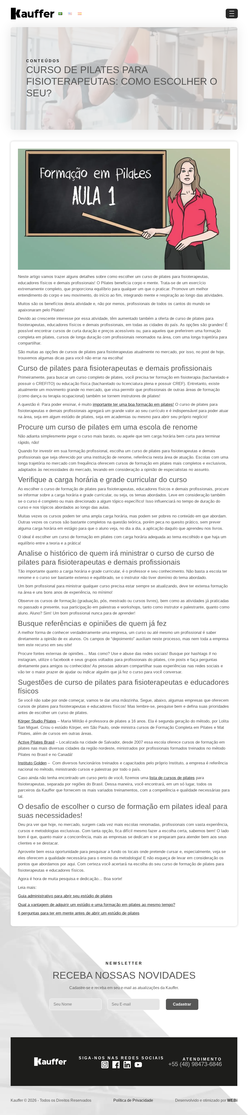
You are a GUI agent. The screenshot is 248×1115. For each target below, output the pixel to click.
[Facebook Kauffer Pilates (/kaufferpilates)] (116, 1064)
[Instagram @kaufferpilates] (104, 1064)
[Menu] (232, 13)
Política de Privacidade (133, 1100)
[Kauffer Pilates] (50, 1062)
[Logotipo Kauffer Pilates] (32, 13)
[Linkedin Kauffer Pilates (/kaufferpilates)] (127, 1064)
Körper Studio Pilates (37, 721)
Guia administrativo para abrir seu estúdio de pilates (65, 896)
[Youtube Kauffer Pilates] (138, 1064)
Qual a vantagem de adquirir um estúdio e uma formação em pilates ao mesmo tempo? (96, 904)
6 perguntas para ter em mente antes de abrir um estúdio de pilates (79, 913)
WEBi (232, 1100)
